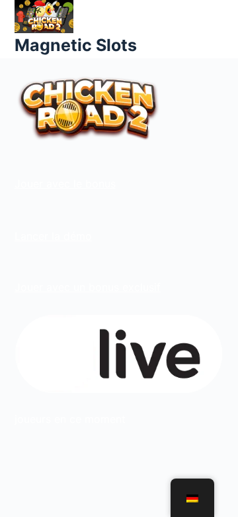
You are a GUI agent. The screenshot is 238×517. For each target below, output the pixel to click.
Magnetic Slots (76, 45)
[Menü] (217, 29)
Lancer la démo (53, 236)
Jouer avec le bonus (65, 183)
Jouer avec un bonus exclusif (88, 287)
